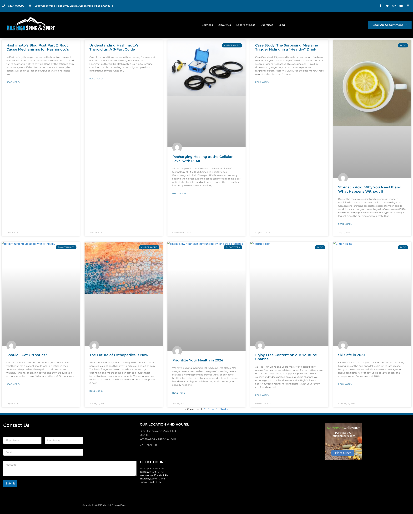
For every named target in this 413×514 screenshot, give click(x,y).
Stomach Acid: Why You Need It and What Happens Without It (369, 189)
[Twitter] (388, 5)
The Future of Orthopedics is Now (118, 355)
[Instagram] (408, 5)
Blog (282, 24)
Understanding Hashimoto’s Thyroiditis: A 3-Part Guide (114, 47)
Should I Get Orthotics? (26, 355)
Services (207, 24)
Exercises (267, 24)
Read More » (13, 82)
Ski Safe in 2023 (351, 355)
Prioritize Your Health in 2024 (197, 360)
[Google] (394, 5)
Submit (10, 483)
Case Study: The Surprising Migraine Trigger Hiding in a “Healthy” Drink (286, 47)
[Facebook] (381, 5)
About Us (224, 24)
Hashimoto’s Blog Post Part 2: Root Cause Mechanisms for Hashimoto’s (37, 47)
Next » (224, 409)
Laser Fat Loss (245, 24)
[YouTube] (401, 5)
